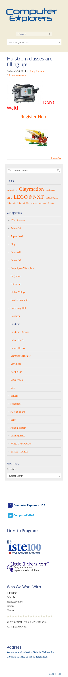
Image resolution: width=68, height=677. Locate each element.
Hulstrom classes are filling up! (29, 61)
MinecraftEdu (23, 203)
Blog (32, 71)
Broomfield (16, 260)
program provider (38, 203)
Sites (13, 388)
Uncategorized (18, 435)
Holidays (15, 316)
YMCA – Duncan (19, 451)
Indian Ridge (17, 340)
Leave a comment (17, 75)
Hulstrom (40, 71)
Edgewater (16, 276)
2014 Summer (18, 220)
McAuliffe (16, 364)
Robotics (51, 203)
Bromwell (16, 252)
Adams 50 (16, 228)
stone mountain (18, 427)
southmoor (16, 403)
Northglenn (16, 372)
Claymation (31, 189)
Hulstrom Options (20, 332)
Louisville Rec (18, 348)
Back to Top (56, 158)
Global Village (18, 292)
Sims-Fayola (17, 380)
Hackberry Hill (18, 308)
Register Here (34, 116)
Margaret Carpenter (20, 356)
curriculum (50, 190)
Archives (11, 469)
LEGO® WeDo (52, 198)
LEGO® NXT (29, 197)
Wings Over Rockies (21, 443)
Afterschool (12, 190)
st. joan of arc (18, 411)
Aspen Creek (17, 236)
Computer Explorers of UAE (31, 13)
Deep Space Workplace (22, 268)
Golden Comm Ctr (20, 300)
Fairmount (16, 284)
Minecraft (11, 203)
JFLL (9, 198)
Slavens (14, 395)
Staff (13, 419)
